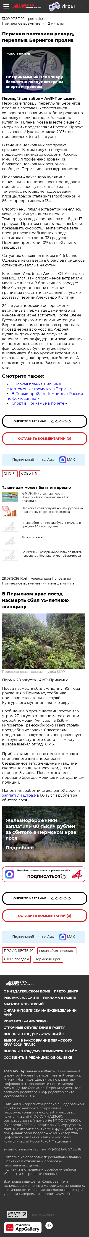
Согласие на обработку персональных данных (42, 1157)
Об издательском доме (27, 991)
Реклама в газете (59, 998)
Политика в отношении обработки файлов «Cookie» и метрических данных (40, 1171)
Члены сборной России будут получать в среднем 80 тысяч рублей (51, 524)
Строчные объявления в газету (34, 1028)
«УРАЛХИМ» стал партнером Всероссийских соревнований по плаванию (46, 497)
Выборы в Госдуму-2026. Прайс (34, 1034)
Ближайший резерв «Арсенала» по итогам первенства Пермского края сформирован (52, 553)
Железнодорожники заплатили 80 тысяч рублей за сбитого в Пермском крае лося (41, 829)
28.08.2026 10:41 (14, 578)
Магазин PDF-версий (24, 1004)
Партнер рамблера (43, 1214)
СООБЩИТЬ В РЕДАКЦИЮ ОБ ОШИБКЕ (38, 1057)
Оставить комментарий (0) (44, 439)
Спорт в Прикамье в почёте (38, 403)
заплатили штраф (19, 795)
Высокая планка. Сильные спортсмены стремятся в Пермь (37, 386)
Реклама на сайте (21, 998)
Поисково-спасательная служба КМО (33, 672)
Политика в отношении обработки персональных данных (33, 1163)
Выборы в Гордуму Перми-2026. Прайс (40, 1051)
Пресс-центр (66, 991)
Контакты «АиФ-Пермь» (26, 1021)
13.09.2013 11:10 (13, 19)
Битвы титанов (32, 537)
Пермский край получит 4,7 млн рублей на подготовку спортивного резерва (52, 509)
